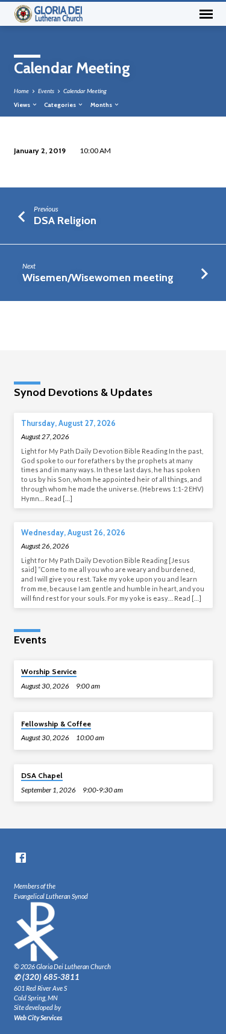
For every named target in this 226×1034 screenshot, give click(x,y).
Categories (60, 104)
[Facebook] (21, 857)
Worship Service (49, 671)
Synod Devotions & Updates (83, 392)
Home (21, 90)
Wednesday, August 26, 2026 (73, 532)
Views (22, 104)
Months (101, 104)
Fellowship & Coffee (56, 723)
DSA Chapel (42, 775)
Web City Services (38, 1017)
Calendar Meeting (85, 90)
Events (46, 90)
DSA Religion (65, 220)
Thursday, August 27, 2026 (68, 423)
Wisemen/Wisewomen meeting (98, 277)
